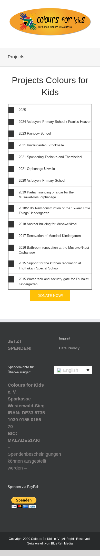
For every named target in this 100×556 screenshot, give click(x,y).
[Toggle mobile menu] (90, 40)
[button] (50, 110)
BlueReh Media (62, 543)
